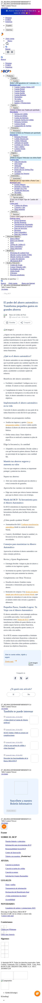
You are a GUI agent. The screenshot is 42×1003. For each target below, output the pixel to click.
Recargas (17, 230)
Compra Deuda (19, 124)
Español (9, 25)
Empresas (8, 22)
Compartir (27, 322)
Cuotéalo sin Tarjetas (21, 145)
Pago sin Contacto (20, 234)
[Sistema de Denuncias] (7, 979)
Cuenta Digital (19, 89)
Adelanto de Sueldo (21, 143)
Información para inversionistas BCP (18, 845)
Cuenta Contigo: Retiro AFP (24, 87)
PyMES (8, 20)
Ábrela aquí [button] (9, 661)
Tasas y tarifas (10, 885)
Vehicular (17, 166)
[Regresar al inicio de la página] (4, 826)
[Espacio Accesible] (5, 989)
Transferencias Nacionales (23, 224)
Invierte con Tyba (20, 188)
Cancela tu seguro (11, 872)
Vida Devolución (20, 162)
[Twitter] (21, 948)
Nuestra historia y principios (15, 841)
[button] (4, 8)
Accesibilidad (10, 900)
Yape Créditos (19, 147)
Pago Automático (20, 232)
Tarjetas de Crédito (21, 114)
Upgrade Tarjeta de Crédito (24, 120)
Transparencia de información (15, 888)
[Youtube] (21, 952)
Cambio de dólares (21, 205)
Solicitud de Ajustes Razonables (16, 876)
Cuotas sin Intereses (21, 118)
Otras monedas (19, 209)
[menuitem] (23, 1000)
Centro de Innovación (13, 853)
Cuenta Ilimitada (20, 95)
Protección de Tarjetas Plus (23, 170)
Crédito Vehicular (20, 141)
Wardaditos (18, 97)
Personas (8, 18)
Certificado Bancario (21, 190)
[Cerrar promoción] (39, 11)
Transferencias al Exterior (23, 226)
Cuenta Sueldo (19, 93)
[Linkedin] (21, 956)
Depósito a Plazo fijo (21, 186)
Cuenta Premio (19, 91)
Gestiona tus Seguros (21, 173)
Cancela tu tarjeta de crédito (15, 868)
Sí (13, 694)
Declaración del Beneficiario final (17, 892)
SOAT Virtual (19, 168)
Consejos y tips (19, 207)
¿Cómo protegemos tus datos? (16, 896)
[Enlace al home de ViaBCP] (2, 35)
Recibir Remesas (20, 222)
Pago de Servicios (20, 228)
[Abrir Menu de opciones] (10, 52)
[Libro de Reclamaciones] (21, 979)
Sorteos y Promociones (22, 103)
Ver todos (17, 99)
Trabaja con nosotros (12, 856)
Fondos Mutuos (19, 184)
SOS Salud (18, 164)
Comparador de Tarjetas (22, 126)
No (29, 694)
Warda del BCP (22, 619)
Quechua (9, 30)
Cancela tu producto (12, 865)
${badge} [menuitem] (11, 993)
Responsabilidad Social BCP (15, 849)
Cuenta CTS (18, 101)
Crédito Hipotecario (21, 139)
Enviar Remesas (20, 220)
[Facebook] (21, 944)
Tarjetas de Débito (20, 116)
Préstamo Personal (20, 137)
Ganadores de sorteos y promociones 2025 (20, 908)
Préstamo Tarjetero (21, 122)
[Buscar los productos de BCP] (7, 45)
